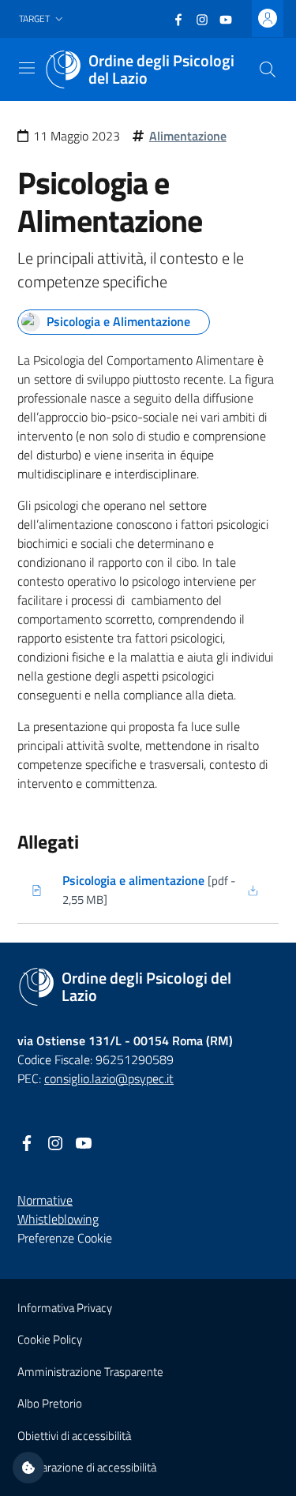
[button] (42, 19)
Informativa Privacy (64, 1308)
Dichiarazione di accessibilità (86, 1467)
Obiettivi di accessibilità (74, 1436)
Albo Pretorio (49, 1403)
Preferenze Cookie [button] (64, 1237)
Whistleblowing (58, 1218)
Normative (45, 1199)
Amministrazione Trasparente (90, 1372)
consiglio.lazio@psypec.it (109, 1078)
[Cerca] (267, 69)
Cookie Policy (49, 1339)
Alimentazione (188, 135)
